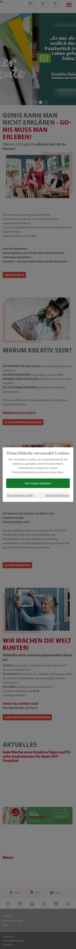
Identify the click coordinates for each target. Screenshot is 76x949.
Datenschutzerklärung (57, 495)
